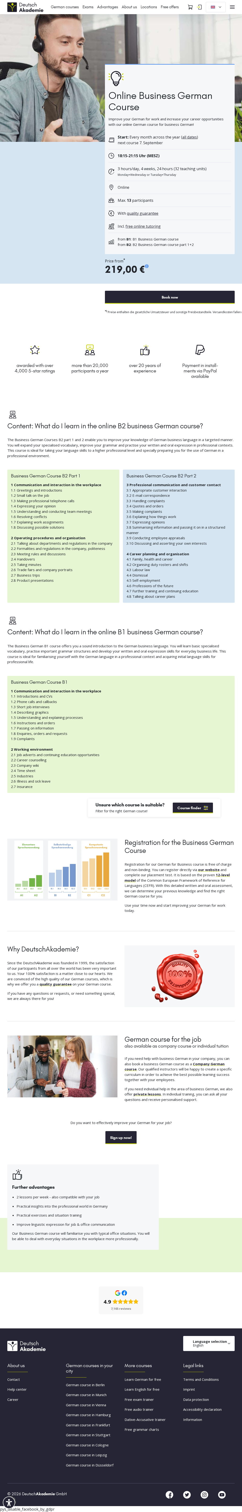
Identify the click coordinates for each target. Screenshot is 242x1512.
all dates (189, 137)
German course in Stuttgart (88, 1435)
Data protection (196, 1399)
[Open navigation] (232, 7)
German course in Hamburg (88, 1415)
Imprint (189, 1389)
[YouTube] (222, 1494)
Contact (13, 1379)
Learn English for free (142, 1389)
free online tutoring (143, 226)
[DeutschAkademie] (26, 6)
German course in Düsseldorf (89, 1465)
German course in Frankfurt (88, 1425)
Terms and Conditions (201, 1379)
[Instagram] (205, 1494)
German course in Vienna (86, 1404)
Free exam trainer (139, 1399)
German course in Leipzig (86, 1455)
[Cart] (190, 7)
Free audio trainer (139, 1409)
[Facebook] (170, 1494)
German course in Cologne (87, 1445)
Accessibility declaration (202, 1409)
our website (209, 869)
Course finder (189, 808)
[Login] (199, 7)
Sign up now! (121, 1137)
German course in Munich (86, 1395)
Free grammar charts (142, 1429)
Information (192, 1419)
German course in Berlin (85, 1384)
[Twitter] (187, 1494)
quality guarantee (142, 213)
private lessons (147, 1094)
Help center (17, 1389)
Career (12, 1399)
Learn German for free (143, 1379)
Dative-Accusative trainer (145, 1419)
